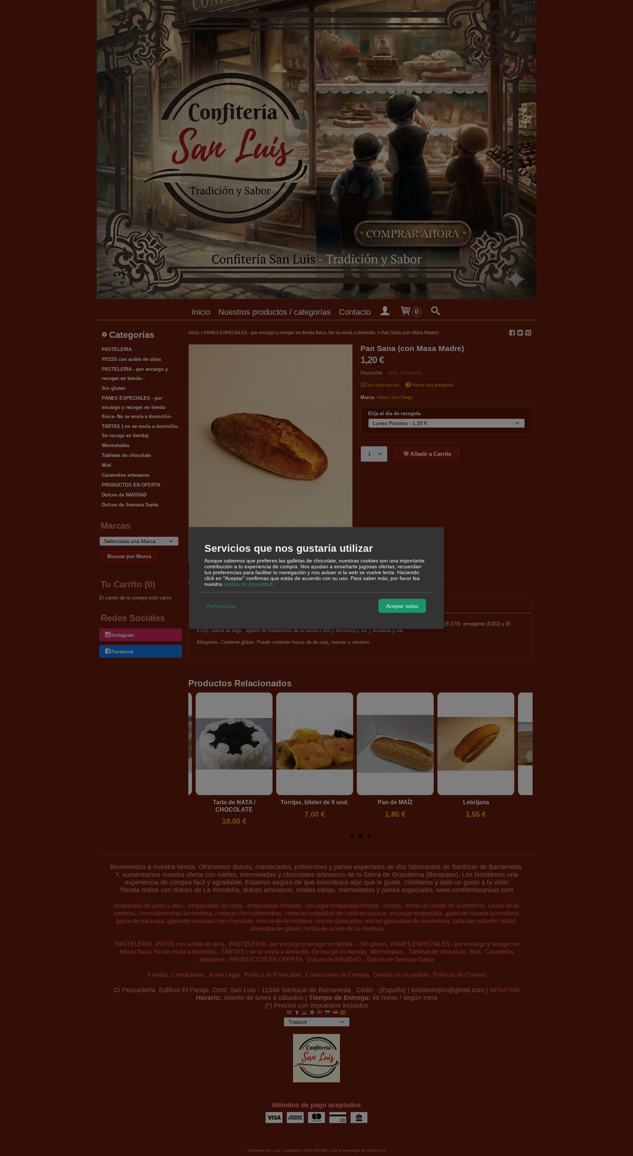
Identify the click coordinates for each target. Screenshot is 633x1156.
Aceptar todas (402, 606)
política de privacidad (248, 584)
